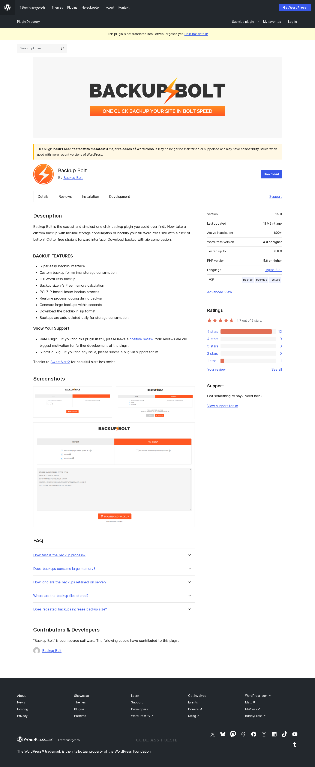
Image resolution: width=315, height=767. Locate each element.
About (21, 695)
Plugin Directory (28, 21)
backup (248, 279)
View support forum (222, 406)
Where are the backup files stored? (60, 596)
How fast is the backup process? (59, 555)
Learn (135, 695)
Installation (90, 196)
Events (193, 702)
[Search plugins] (62, 48)
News (21, 702)
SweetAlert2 (60, 362)
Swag (194, 716)
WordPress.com (258, 695)
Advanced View (219, 292)
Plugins (79, 709)
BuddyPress (255, 716)
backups (261, 279)
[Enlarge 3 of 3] (189, 428)
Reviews (65, 196)
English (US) (273, 270)
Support (275, 196)
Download (271, 174)
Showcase (81, 695)
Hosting (22, 709)
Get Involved (197, 695)
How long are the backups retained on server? (69, 582)
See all (277, 369)
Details (43, 196)
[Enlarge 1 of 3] (106, 392)
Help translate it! (196, 34)
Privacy (22, 716)
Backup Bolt (73, 177)
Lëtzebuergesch (69, 740)
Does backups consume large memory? (64, 569)
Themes (80, 702)
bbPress (253, 709)
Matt (250, 702)
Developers (139, 709)
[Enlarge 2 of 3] (189, 392)
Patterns (80, 716)
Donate (195, 709)
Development (119, 196)
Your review (216, 369)
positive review (141, 339)
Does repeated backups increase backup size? (70, 609)
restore (275, 279)
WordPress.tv (142, 716)
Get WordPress (295, 7)
